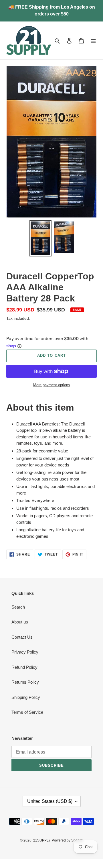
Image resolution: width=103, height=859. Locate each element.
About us (19, 621)
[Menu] (93, 40)
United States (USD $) (49, 801)
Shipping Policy (25, 697)
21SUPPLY (42, 840)
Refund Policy (24, 667)
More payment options (51, 385)
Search (18, 607)
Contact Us (22, 637)
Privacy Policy (24, 652)
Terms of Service (27, 712)
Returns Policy (25, 682)
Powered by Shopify (67, 840)
